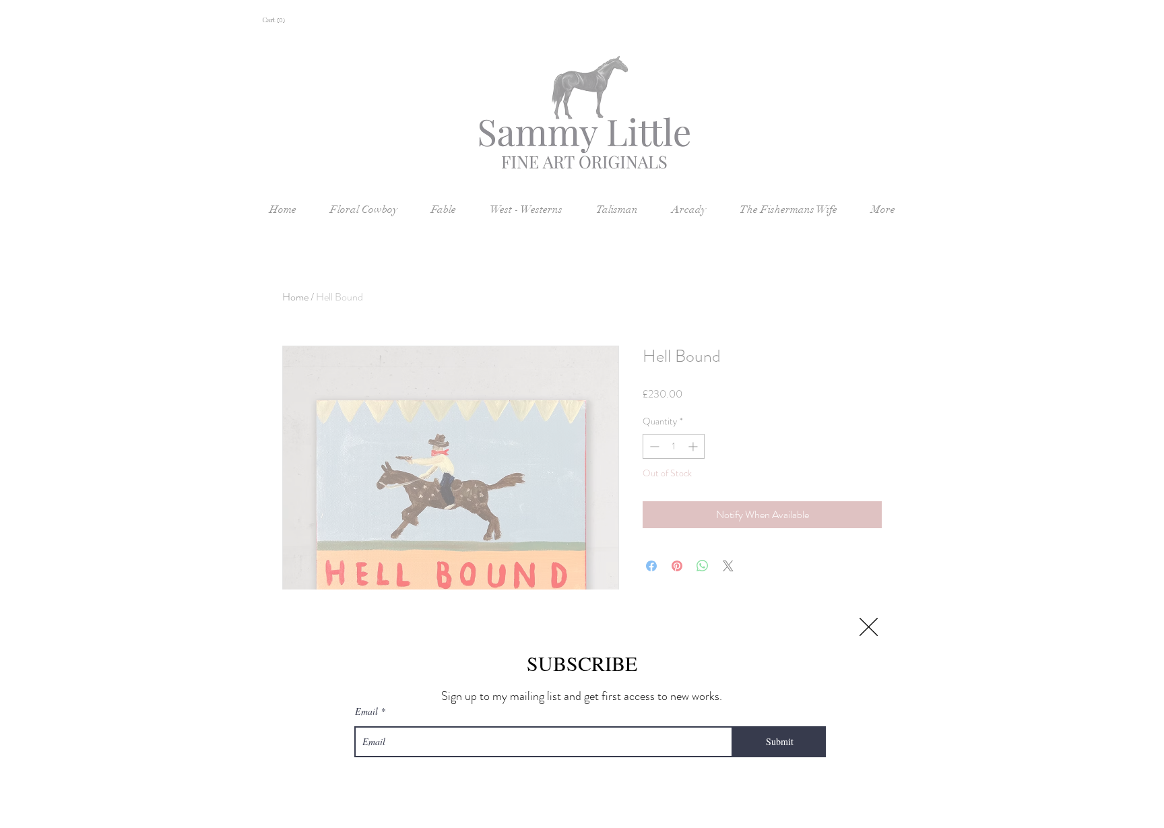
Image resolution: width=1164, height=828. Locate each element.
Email (366, 711)
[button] (869, 627)
